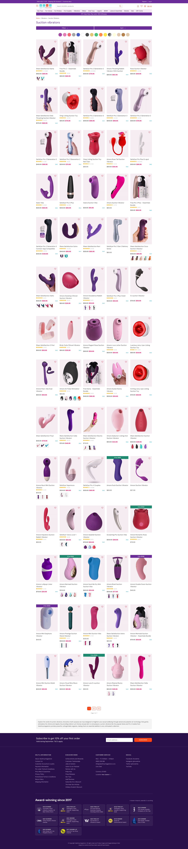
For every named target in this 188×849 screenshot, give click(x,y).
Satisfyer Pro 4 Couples (91, 485)
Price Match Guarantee (42, 771)
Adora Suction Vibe (90, 203)
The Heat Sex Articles (72, 784)
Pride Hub (69, 771)
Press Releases (70, 774)
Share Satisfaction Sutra (68, 246)
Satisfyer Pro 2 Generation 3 (93, 116)
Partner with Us (70, 769)
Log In (150, 1)
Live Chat (99, 766)
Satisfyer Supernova (67, 485)
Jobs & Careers (70, 764)
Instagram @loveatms (133, 761)
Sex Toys (40, 11)
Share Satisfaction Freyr (45, 436)
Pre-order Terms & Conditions (44, 769)
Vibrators (77, 11)
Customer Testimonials (73, 761)
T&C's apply (58, 741)
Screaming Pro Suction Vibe (117, 535)
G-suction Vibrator (137, 296)
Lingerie (99, 11)
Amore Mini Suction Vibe (92, 634)
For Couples (68, 11)
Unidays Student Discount (74, 787)
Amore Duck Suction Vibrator (117, 485)
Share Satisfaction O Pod (45, 345)
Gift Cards (139, 11)
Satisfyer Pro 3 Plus (67, 203)
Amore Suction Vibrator (115, 203)
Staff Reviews (70, 779)
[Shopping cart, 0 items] (145, 6)
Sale (132, 11)
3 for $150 (117, 457)
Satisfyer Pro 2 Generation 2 (93, 69)
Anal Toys (91, 11)
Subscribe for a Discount (73, 782)
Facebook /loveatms (132, 759)
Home (38, 18)
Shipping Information (41, 782)
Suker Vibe (40, 203)
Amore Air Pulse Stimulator (69, 389)
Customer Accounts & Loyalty (44, 764)
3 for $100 (141, 556)
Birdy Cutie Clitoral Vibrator (70, 345)
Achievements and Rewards (74, 759)
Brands (126, 11)
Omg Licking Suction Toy (69, 116)
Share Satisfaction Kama (45, 69)
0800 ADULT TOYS (42, 1)
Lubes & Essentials (116, 11)
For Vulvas (48, 11)
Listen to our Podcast (72, 766)
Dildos (84, 11)
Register (144, 1)
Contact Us (38, 761)
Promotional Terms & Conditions (45, 777)
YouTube (129, 766)
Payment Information (42, 766)
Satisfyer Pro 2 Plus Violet (116, 296)
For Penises (58, 11)
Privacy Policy (39, 774)
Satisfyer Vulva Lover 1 (68, 535)
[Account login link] (138, 6)
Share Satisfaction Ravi (91, 246)
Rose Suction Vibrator (138, 69)
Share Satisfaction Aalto (45, 296)
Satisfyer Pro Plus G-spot (139, 159)
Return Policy (39, 779)
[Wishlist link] (142, 6)
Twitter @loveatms (132, 764)
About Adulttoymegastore (43, 759)
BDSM (106, 11)
